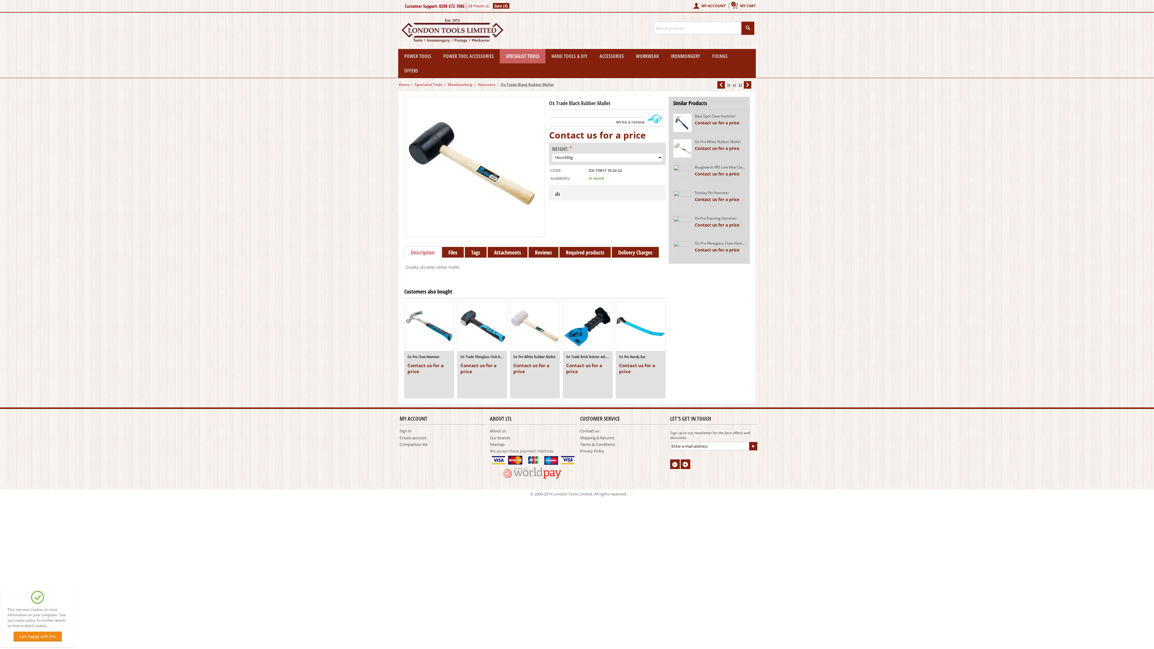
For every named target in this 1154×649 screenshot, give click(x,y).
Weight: (560, 149)
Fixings (720, 56)
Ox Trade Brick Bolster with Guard (587, 356)
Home (404, 84)
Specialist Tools (522, 56)
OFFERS (411, 70)
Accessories (612, 56)
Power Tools (417, 56)
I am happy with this (38, 636)
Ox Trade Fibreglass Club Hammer (482, 356)
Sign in (405, 431)
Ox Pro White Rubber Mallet (534, 356)
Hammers (486, 84)
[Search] (747, 28)
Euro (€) (501, 6)
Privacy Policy (592, 451)
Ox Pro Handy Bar (632, 356)
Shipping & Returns (597, 437)
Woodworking (460, 84)
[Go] (753, 446)
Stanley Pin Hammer (712, 192)
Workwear (647, 56)
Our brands (500, 437)
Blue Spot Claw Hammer (715, 116)
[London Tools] (453, 30)
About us (498, 431)
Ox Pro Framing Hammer (716, 218)
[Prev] (721, 85)
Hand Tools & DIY (569, 56)
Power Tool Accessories (468, 56)
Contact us (589, 431)
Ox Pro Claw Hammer (423, 356)
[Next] (747, 85)
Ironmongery (685, 56)
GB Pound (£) (479, 6)
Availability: (560, 178)
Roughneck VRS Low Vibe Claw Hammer (720, 167)
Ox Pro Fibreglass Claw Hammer (720, 243)
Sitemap (497, 444)
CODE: (555, 170)
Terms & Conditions (597, 444)
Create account (413, 437)
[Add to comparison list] (557, 193)
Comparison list (414, 444)
